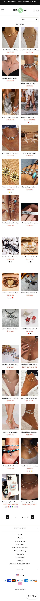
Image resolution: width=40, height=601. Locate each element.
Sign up (20, 570)
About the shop (20, 528)
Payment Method (20, 557)
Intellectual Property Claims (20, 548)
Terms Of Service (20, 541)
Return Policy (20, 554)
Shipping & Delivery (20, 551)
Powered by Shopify (20, 589)
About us (20, 538)
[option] (20, 2)
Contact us (20, 560)
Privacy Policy (20, 544)
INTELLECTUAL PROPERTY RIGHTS (20, 564)
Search (20, 535)
